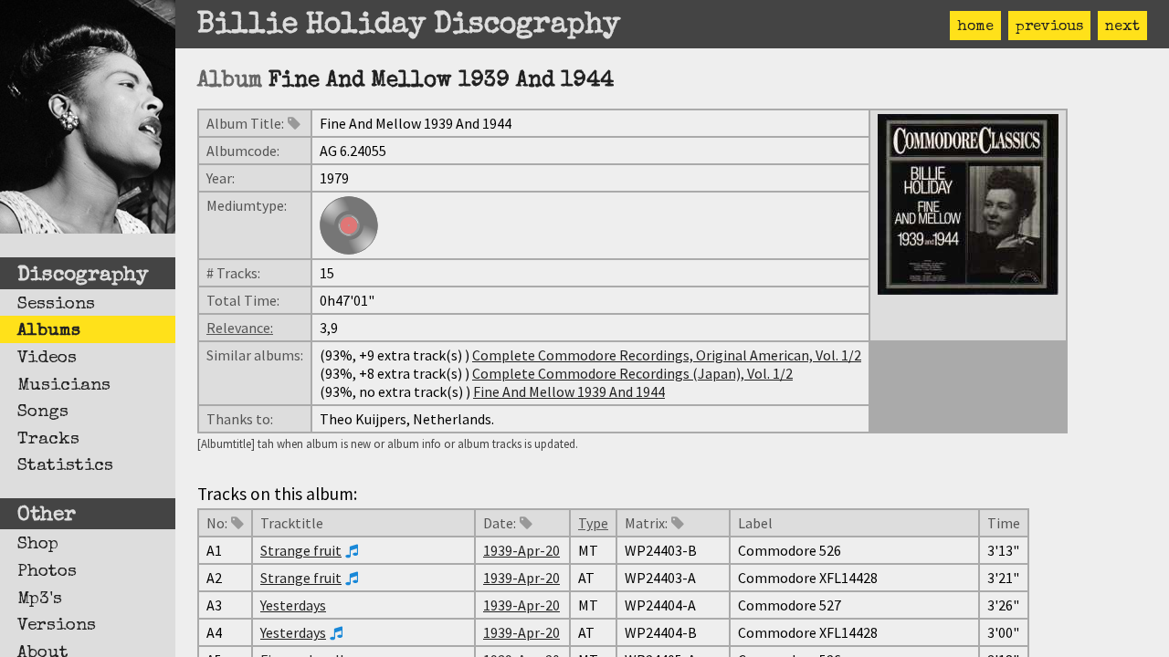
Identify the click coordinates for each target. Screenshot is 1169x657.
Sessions (56, 305)
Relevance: (239, 327)
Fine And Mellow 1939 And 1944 (569, 391)
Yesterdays (293, 605)
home (975, 27)
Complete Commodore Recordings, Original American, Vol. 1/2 (666, 355)
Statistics (65, 466)
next (1122, 27)
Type (593, 523)
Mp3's (39, 599)
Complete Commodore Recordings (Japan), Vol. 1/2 (632, 373)
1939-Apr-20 (521, 550)
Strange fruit (301, 550)
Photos (47, 572)
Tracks (48, 440)
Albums (48, 331)
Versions (56, 626)
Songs (42, 412)
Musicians (64, 386)
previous (1049, 27)
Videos (47, 358)
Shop (37, 545)
